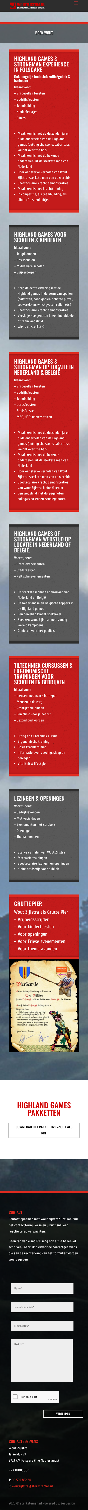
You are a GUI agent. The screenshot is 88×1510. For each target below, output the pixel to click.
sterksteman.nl (31, 1503)
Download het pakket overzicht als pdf (44, 1130)
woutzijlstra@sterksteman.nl (32, 1486)
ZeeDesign (68, 1503)
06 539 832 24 (21, 1480)
